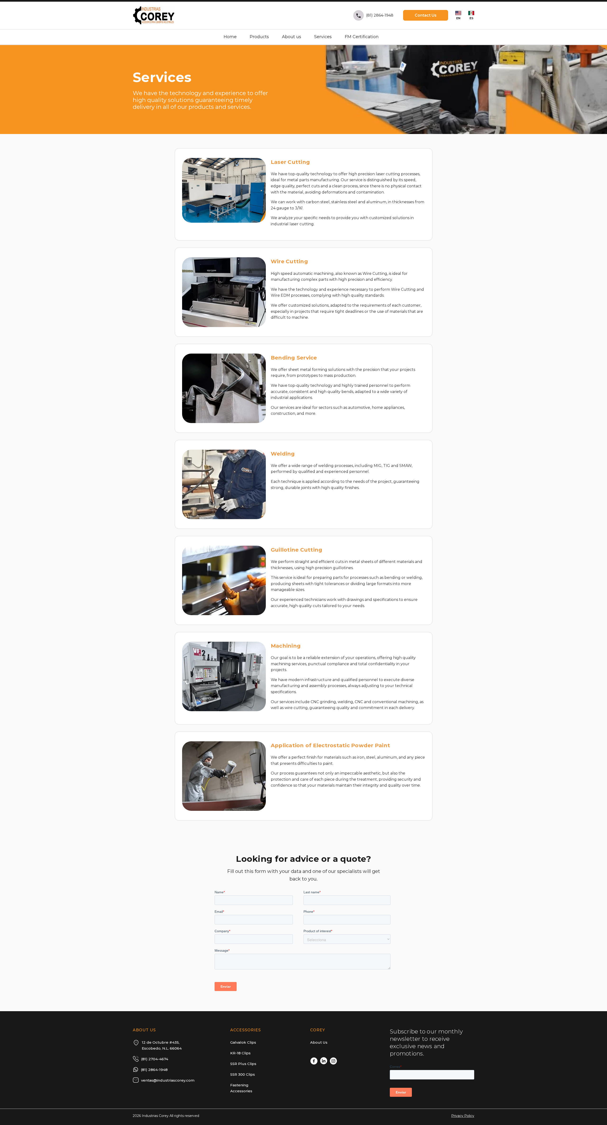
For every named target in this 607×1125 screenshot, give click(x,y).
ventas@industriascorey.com (167, 1080)
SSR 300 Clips (242, 1074)
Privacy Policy (462, 1116)
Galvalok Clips (243, 1042)
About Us (318, 1042)
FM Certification (362, 36)
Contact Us (426, 15)
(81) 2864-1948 (379, 15)
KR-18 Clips (240, 1053)
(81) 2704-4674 (154, 1059)
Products (259, 36)
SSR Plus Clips (243, 1063)
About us (291, 36)
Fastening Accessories (241, 1088)
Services (323, 36)
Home (230, 36)
